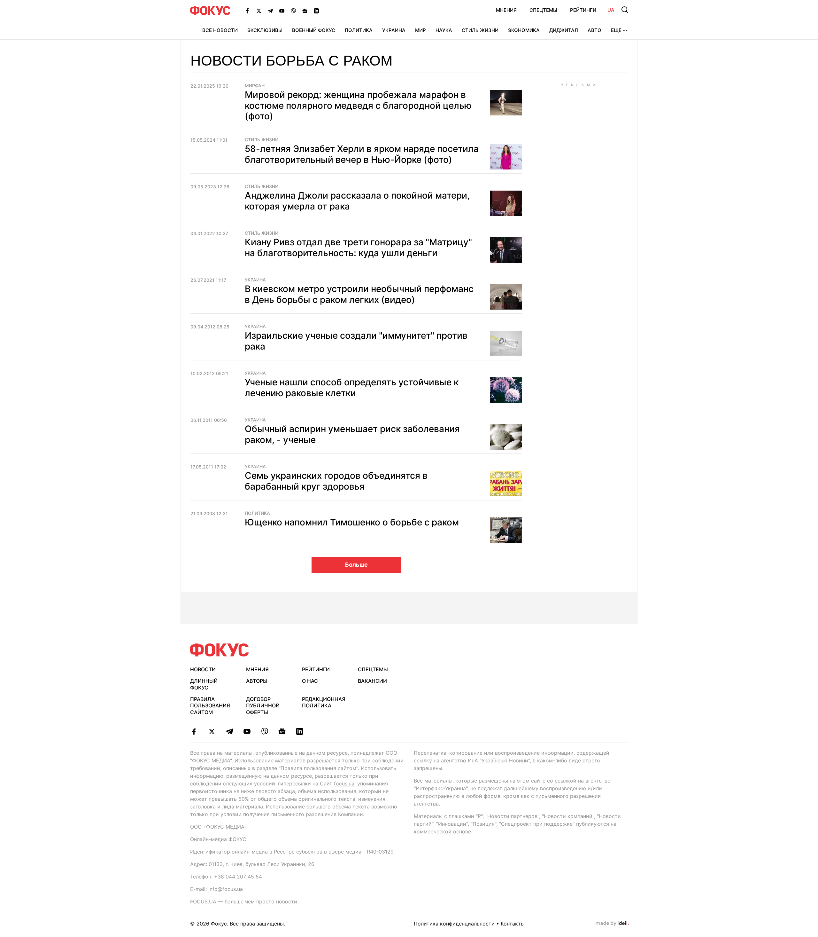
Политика (359, 30)
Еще (616, 30)
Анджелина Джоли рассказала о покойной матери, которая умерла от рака (357, 201)
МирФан (255, 85)
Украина (393, 30)
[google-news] (282, 731)
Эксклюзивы (264, 30)
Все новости (220, 30)
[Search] (624, 9)
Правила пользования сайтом (210, 706)
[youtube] (247, 731)
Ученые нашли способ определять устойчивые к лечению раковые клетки (352, 387)
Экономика (524, 30)
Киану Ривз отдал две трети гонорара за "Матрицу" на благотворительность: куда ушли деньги (358, 247)
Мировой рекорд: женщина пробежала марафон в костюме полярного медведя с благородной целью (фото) (358, 105)
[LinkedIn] (316, 11)
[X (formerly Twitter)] (259, 11)
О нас (310, 681)
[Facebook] (247, 11)
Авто (594, 30)
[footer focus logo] (219, 650)
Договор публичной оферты (263, 706)
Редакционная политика (323, 702)
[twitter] (211, 731)
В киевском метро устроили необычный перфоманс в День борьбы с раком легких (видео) (359, 294)
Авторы (256, 681)
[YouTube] (282, 11)
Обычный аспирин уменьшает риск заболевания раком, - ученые (352, 434)
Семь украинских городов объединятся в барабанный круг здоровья (336, 481)
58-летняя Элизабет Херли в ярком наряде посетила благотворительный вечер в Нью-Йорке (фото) (362, 154)
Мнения (506, 10)
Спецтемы (543, 10)
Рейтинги (583, 10)
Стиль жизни (480, 30)
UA (610, 10)
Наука (444, 30)
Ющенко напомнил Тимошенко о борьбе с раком (352, 522)
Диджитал (563, 30)
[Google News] (305, 11)
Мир (420, 30)
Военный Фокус (313, 30)
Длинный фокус (204, 684)
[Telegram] (270, 11)
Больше (356, 564)
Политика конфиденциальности (454, 923)
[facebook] (194, 731)
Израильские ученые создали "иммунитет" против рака (356, 341)
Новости (203, 669)
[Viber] (293, 11)
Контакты (513, 923)
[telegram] (229, 731)
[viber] (264, 731)
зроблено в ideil (612, 923)
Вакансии (372, 681)
